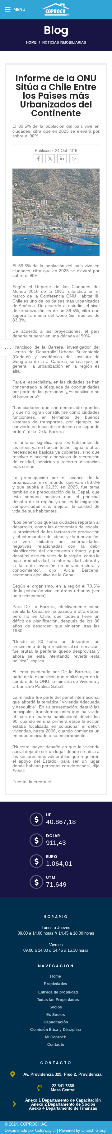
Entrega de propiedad (58, 992)
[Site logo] (56, 9)
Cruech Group (94, 1130)
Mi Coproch (55, 1037)
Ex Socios (55, 1015)
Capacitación (56, 1022)
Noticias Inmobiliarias (64, 42)
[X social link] (50, 158)
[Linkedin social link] (62, 158)
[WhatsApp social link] (73, 158)
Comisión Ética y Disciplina (55, 1030)
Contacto (55, 1044)
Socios (55, 1007)
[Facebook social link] (38, 158)
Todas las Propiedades (58, 1000)
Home (31, 42)
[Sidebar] (8, 348)
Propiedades (55, 984)
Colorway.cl (45, 1130)
